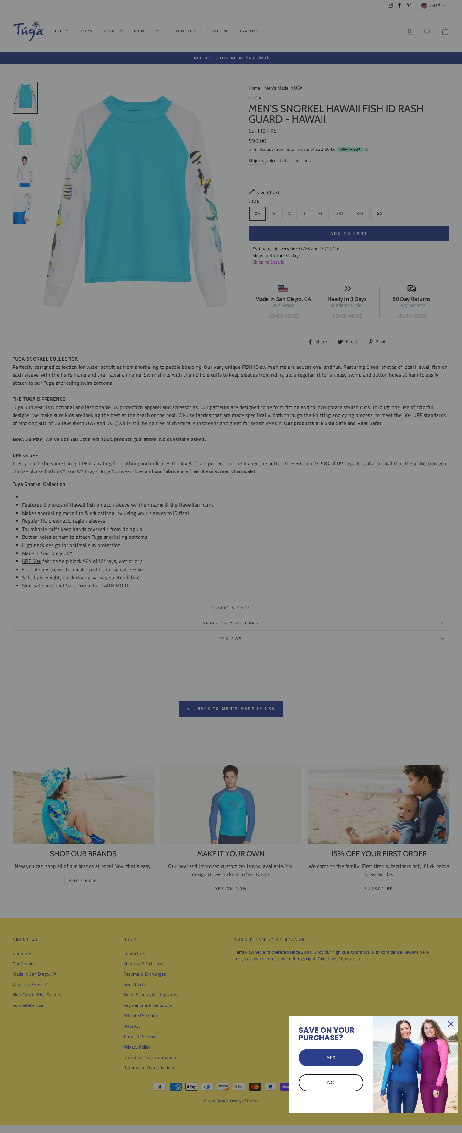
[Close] (450, 1024)
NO (331, 1082)
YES (331, 1057)
